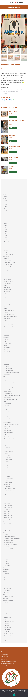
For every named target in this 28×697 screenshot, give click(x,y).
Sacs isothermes (8, 318)
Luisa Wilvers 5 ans (8, 526)
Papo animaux (9, 459)
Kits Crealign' (7, 287)
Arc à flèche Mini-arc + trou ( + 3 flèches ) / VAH (16, 121)
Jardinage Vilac (7, 588)
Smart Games (7, 611)
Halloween (8, 447)
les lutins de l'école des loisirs (10, 544)
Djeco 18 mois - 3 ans (9, 275)
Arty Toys (8, 455)
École (7, 550)
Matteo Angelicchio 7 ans (9, 528)
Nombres (6, 248)
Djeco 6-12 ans (7, 279)
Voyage (5, 320)
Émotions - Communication (9, 382)
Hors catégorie (7, 244)
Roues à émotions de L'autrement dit (12, 395)
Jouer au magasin (8, 482)
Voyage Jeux (5, 640)
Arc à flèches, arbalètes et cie (10, 399)
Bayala (8, 463)
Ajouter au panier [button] (13, 127)
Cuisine (4, 376)
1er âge (8, 273)
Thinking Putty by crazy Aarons (10, 441)
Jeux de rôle (5, 443)
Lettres (5, 246)
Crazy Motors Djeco (10, 499)
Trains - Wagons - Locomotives (12, 372)
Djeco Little (8, 509)
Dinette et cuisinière (8, 451)
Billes (5, 401)
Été (6, 553)
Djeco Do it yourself (8, 281)
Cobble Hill (6, 623)
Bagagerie (5, 308)
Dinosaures (9, 465)
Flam (7, 302)
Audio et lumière (6, 291)
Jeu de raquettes (7, 409)
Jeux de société (6, 503)
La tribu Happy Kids (8, 389)
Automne (8, 546)
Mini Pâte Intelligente (8, 432)
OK (14, 695)
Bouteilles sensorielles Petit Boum (11, 424)
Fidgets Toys (7, 426)
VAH (6, 449)
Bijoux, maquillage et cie (8, 324)
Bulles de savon (7, 403)
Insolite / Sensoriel (7, 422)
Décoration (5, 378)
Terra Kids (6, 592)
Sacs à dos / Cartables (9, 314)
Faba (5, 293)
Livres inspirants (7, 391)
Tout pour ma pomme (13, 157)
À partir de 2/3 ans (8, 507)
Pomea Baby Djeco (10, 490)
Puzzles (4, 619)
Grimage (6, 329)
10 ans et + (5, 188)
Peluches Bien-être (8, 393)
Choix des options (13, 152)
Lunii (5, 300)
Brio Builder (6, 339)
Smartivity (6, 360)
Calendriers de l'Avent (8, 596)
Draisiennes (6, 573)
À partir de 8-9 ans (8, 517)
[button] (25, 16)
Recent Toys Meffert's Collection (11, 609)
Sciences (6, 250)
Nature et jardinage (7, 584)
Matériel (7, 270)
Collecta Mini (8, 457)
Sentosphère (7, 436)
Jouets (5, 185)
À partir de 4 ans (7, 511)
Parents (7, 563)
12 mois (4, 194)
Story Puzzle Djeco (8, 635)
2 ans (4, 202)
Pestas (5, 358)
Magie (4, 567)
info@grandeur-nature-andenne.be (8, 661)
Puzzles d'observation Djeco (10, 631)
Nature (7, 559)
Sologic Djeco (7, 613)
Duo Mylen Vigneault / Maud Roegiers (12, 538)
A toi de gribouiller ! (13, 111)
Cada (5, 341)
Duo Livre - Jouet (6, 380)
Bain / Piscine (6, 322)
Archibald (6, 534)
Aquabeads (6, 258)
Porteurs (6, 577)
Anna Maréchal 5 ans (8, 523)
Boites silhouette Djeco (9, 621)
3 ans (4, 208)
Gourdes (6, 312)
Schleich (7, 461)
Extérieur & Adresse (7, 397)
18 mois (4, 198)
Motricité (5, 571)
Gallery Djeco (7, 625)
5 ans (9, 89)
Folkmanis (8, 486)
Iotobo (5, 285)
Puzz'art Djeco (7, 629)
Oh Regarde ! (12, 166)
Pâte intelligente (7, 434)
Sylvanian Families (9, 478)
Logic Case (6, 606)
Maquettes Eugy (7, 289)
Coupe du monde (6, 374)
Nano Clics (6, 356)
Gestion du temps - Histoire (9, 418)
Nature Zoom (7, 590)
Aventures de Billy (9, 548)
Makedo (6, 349)
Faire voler (6, 405)
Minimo (5, 420)
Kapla (5, 345)
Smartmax (6, 362)
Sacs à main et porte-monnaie (10, 316)
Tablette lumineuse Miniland (10, 438)
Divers (8, 467)
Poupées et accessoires (9, 488)
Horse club (9, 474)
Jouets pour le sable (8, 416)
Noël (6, 561)
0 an (4, 183)
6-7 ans (12, 89)
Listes (4, 521)
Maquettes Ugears (8, 351)
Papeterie (5, 615)
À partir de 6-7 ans (8, 515)
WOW (7, 501)
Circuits (7, 366)
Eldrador (8, 470)
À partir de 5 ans (7, 513)
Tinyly (7, 480)
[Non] (26, 693)
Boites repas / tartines (9, 310)
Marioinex (6, 353)
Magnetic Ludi (7, 347)
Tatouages (6, 335)
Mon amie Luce (6, 569)
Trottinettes (6, 579)
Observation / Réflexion (8, 600)
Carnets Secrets (7, 617)
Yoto (5, 306)
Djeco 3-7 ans (7, 277)
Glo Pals (6, 428)
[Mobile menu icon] (25, 2)
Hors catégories (7, 331)
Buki (6, 252)
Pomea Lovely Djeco (10, 492)
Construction (6, 337)
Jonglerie (6, 414)
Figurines (6, 453)
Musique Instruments (7, 582)
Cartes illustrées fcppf (9, 387)
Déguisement (7, 445)
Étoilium (6, 602)
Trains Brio (6, 364)
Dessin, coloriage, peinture (9, 262)
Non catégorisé (6, 598)
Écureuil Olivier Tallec (8, 540)
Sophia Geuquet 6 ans (9, 530)
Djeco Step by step (10, 266)
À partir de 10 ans (8, 505)
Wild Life (8, 476)
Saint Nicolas (7, 565)
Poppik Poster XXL (9, 254)
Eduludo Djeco (7, 241)
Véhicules (6, 494)
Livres (6, 91)
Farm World (9, 472)
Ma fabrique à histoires (10, 304)
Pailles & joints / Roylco (14, 146)
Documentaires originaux (9, 536)
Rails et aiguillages (9, 370)
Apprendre (5, 239)
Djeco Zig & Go (7, 343)
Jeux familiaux (7, 411)
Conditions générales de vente (7, 665)
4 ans (7, 89)
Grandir (7, 555)
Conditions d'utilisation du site (7, 663)
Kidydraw (7, 268)
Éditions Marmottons (8, 542)
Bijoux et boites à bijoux (9, 326)
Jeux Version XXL (6, 519)
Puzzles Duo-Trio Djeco (9, 633)
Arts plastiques (6, 256)
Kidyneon (6, 297)
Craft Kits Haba (7, 260)
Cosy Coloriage (9, 264)
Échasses (6, 575)
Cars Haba (8, 497)
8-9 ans (15, 89)
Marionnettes (7, 484)
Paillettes (6, 333)
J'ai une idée (12, 135)
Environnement (9, 368)
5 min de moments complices (10, 385)
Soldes (4, 638)
